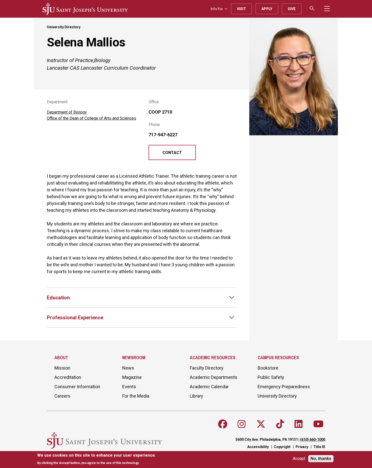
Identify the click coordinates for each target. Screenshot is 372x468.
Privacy (302, 447)
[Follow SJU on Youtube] (318, 424)
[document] (96, 459)
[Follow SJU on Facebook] (222, 424)
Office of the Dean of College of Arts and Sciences (91, 118)
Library (196, 396)
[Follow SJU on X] (260, 424)
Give (292, 9)
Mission (62, 368)
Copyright (282, 447)
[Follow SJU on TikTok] (280, 424)
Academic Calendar (209, 386)
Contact (172, 152)
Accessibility (258, 447)
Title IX (319, 447)
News (128, 368)
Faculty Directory (206, 368)
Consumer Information (77, 386)
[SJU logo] (85, 9)
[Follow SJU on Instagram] (242, 424)
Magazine (132, 377)
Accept (299, 458)
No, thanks (321, 458)
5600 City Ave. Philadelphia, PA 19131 (267, 439)
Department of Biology (67, 112)
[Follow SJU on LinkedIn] (299, 424)
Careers (62, 396)
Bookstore (268, 368)
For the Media (135, 396)
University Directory (63, 27)
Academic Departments (213, 377)
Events (129, 386)
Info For (217, 9)
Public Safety (271, 377)
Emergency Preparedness (284, 386)
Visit (241, 9)
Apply (266, 9)
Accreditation (67, 377)
